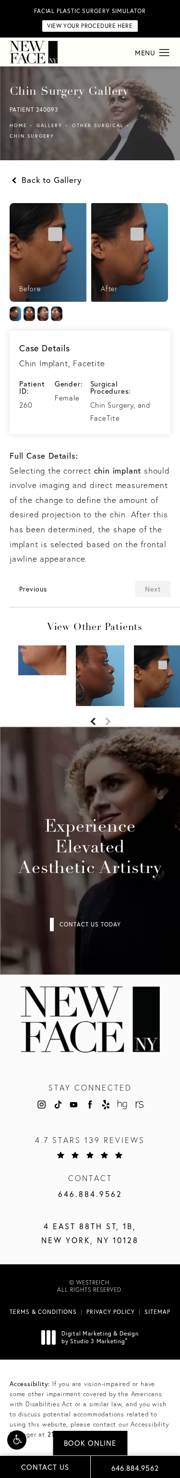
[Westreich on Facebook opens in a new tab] (90, 1104)
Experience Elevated (89, 848)
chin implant (118, 470)
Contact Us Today (90, 924)
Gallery (49, 125)
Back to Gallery (50, 180)
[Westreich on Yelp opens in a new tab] (106, 1104)
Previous (33, 588)
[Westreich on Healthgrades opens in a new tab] (122, 1104)
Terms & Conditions (43, 1311)
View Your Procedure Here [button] (89, 25)
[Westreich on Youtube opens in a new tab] (73, 1104)
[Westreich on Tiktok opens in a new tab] (57, 1104)
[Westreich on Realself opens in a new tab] (139, 1104)
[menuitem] (41, 1104)
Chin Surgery (32, 136)
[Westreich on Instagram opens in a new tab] (41, 1104)
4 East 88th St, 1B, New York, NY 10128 (90, 1233)
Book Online (90, 1443)
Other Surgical (98, 125)
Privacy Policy (110, 1311)
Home (18, 125)
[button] (16, 1440)
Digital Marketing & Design (100, 1337)
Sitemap (157, 1311)
